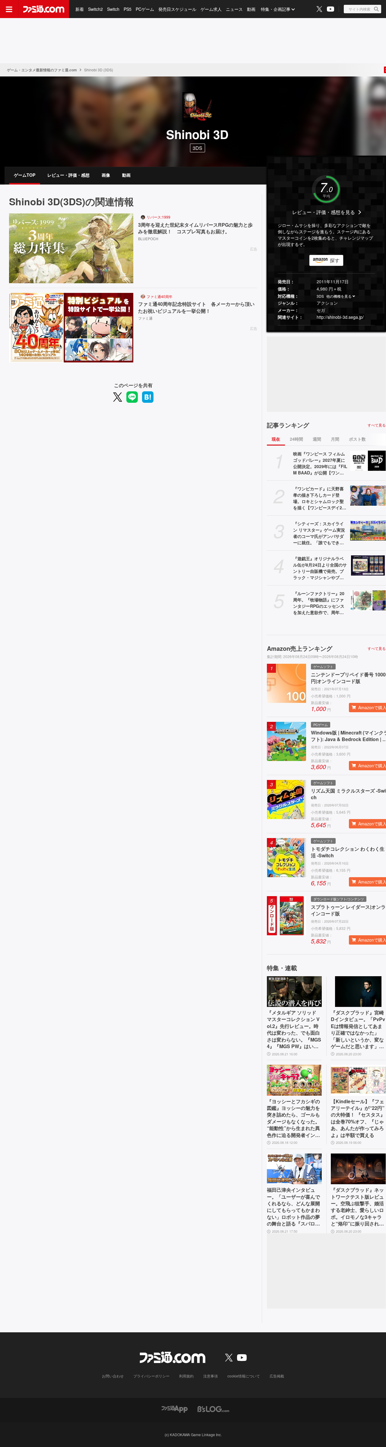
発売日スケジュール (177, 9)
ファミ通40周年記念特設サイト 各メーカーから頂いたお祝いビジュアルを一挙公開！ (196, 307)
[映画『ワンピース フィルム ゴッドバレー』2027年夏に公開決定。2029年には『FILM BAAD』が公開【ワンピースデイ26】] (368, 460)
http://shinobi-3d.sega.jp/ (340, 317)
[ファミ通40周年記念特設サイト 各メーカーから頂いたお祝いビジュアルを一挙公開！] (71, 328)
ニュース (234, 9)
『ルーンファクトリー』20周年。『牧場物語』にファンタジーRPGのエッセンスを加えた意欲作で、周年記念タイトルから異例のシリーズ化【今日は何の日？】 (318, 603)
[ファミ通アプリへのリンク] (175, 1408)
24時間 (296, 439)
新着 (79, 9)
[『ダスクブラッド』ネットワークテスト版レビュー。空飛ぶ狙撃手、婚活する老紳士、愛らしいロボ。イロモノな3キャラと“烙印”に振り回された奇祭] (358, 1169)
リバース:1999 (158, 216)
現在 (276, 439)
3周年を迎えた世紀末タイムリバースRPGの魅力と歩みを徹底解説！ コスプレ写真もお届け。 (195, 228)
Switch (113, 9)
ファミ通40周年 (159, 296)
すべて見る (377, 425)
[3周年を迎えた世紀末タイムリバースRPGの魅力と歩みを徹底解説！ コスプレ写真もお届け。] (71, 248)
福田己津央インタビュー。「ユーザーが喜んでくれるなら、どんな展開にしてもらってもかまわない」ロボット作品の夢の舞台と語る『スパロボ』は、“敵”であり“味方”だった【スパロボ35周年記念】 (293, 1207)
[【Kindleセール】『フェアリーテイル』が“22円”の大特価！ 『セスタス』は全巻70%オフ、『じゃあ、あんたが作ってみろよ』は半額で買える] (358, 1080)
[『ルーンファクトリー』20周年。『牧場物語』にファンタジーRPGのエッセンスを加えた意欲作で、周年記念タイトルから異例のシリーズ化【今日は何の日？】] (368, 600)
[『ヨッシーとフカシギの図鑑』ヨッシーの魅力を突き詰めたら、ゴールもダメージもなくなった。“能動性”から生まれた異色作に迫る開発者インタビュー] (294, 1080)
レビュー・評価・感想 (68, 175)
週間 (317, 439)
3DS (197, 147)
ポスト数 (357, 439)
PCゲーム (145, 9)
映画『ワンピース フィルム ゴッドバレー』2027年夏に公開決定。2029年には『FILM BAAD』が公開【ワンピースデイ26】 (320, 463)
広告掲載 (277, 1375)
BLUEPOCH (148, 238)
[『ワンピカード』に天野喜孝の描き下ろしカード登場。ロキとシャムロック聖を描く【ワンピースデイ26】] (368, 495)
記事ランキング (288, 425)
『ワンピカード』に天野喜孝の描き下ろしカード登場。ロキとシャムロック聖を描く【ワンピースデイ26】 (318, 498)
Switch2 (95, 9)
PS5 (127, 9)
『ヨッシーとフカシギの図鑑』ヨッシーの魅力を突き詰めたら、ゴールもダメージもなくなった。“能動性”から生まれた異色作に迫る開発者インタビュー (293, 1118)
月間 (335, 439)
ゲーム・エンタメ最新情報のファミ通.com (42, 70)
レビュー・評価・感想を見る (323, 212)
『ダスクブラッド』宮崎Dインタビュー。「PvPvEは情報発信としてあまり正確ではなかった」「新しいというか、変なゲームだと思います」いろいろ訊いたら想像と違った (358, 1029)
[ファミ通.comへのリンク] (43, 9)
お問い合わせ (113, 1375)
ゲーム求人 (211, 9)
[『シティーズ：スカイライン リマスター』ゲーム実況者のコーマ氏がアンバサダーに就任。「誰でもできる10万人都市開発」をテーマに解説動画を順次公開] (368, 530)
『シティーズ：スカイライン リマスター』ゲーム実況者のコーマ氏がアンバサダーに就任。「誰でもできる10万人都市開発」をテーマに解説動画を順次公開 (319, 533)
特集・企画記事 (275, 9)
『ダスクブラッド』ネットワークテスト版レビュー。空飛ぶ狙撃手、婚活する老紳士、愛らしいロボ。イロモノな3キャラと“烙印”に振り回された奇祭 (357, 1207)
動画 (251, 9)
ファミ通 (145, 318)
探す (335, 260)
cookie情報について (243, 1375)
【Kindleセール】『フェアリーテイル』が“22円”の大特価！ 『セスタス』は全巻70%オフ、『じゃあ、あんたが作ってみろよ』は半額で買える (358, 1118)
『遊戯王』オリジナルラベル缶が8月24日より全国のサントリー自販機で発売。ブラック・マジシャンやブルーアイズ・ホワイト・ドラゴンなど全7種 (320, 568)
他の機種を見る (339, 296)
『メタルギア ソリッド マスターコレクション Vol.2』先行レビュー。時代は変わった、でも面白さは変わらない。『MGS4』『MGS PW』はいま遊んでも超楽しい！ (294, 1029)
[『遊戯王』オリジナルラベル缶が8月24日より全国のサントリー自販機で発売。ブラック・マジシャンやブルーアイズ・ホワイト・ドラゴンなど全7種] (368, 565)
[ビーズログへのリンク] (213, 1408)
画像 (106, 175)
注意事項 (210, 1375)
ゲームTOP (24, 175)
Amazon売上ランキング (299, 648)
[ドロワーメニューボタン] (9, 9)
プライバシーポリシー (151, 1375)
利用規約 (186, 1375)
